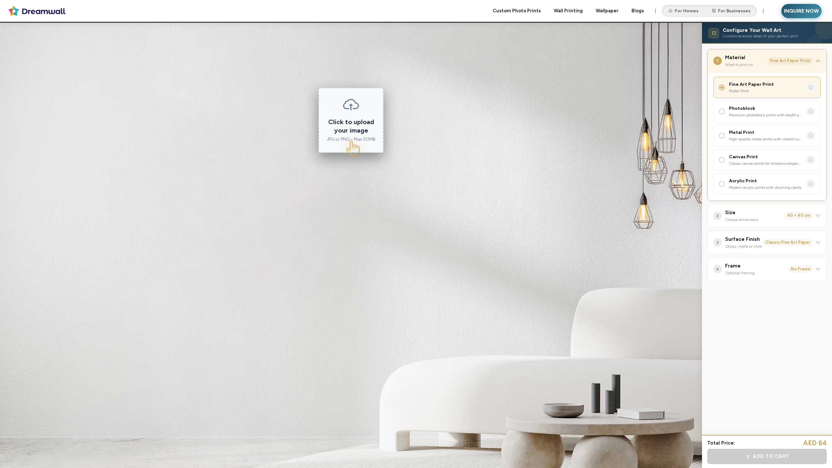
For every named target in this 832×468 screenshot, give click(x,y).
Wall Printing (568, 11)
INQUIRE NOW (801, 11)
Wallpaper (607, 11)
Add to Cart (771, 456)
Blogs (637, 11)
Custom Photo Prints (517, 11)
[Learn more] (810, 87)
